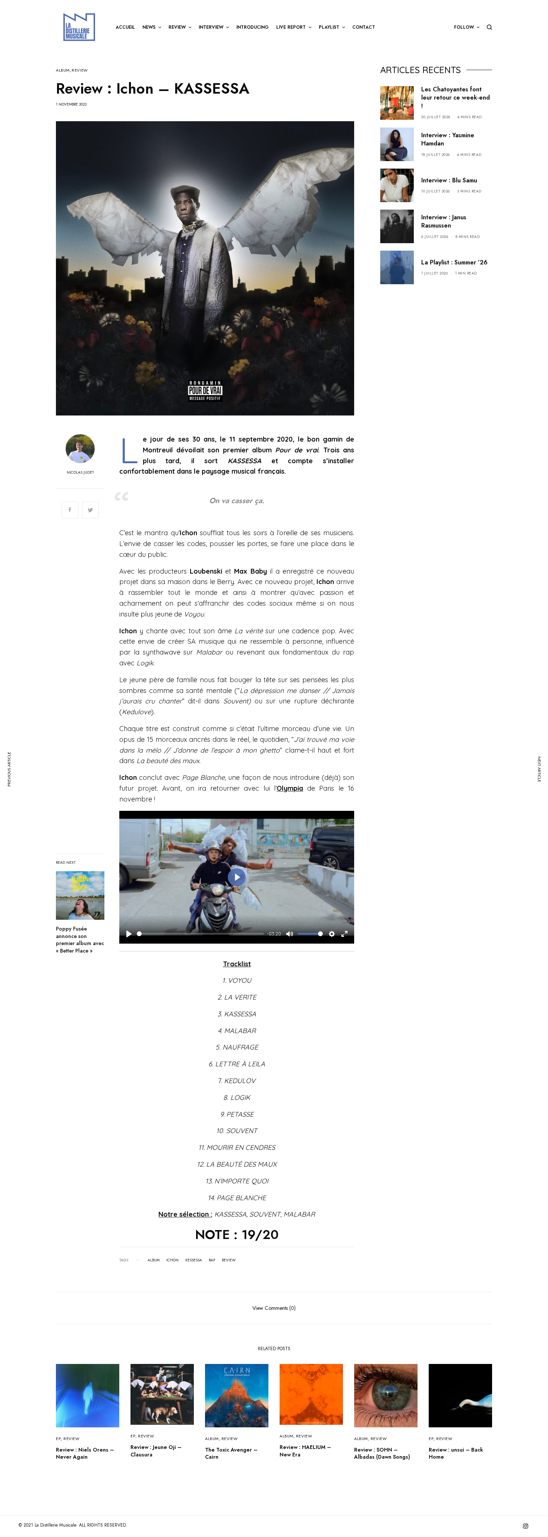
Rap (212, 1260)
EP (58, 1439)
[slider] (200, 933)
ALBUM (63, 70)
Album (154, 1260)
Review (229, 1260)
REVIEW (80, 70)
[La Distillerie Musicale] (79, 27)
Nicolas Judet (80, 472)
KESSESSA (193, 1260)
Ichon (172, 1260)
